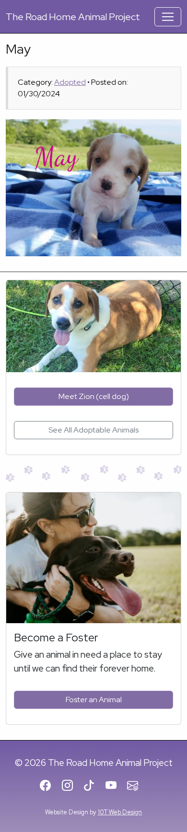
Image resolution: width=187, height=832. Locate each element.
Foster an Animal (94, 700)
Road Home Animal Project (73, 17)
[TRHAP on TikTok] (93, 786)
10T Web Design (120, 812)
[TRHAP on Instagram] (72, 786)
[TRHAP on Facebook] (49, 786)
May (18, 48)
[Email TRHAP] (137, 786)
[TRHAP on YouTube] (115, 786)
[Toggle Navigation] (167, 16)
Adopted (70, 82)
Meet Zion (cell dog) (93, 396)
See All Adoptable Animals (93, 430)
